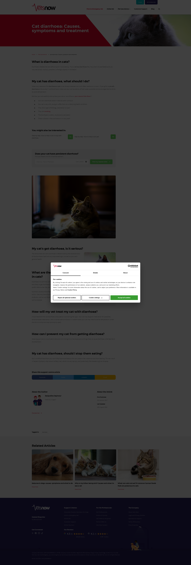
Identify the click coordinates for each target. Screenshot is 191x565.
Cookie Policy (72, 290)
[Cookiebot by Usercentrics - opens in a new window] (129, 266)
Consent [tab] (66, 273)
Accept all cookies (124, 297)
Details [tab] (95, 273)
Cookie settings (94, 297)
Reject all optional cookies (67, 297)
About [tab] (125, 273)
